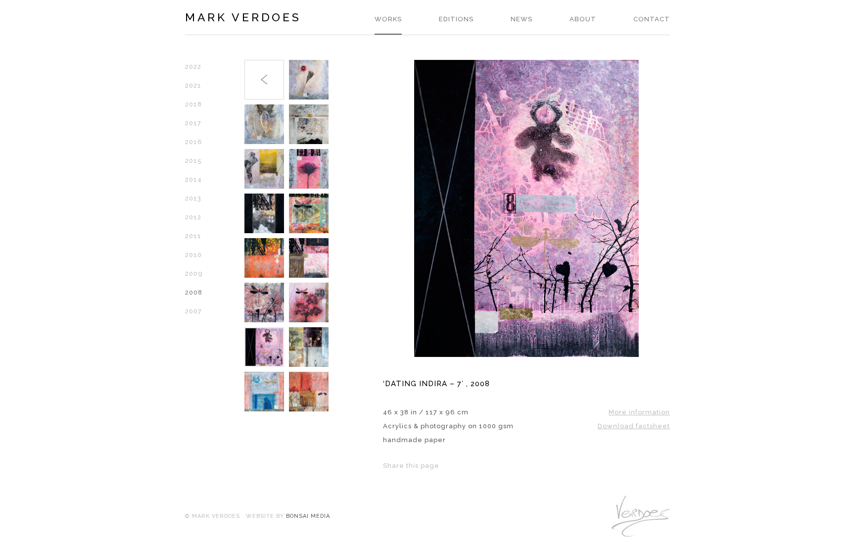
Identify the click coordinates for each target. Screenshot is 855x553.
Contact (651, 19)
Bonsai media (308, 516)
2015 (193, 160)
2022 (193, 66)
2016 (193, 142)
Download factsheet (634, 426)
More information (639, 412)
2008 (193, 292)
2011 (193, 236)
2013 (193, 198)
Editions (456, 19)
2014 (193, 179)
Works (388, 19)
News (521, 19)
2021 (193, 85)
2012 (193, 217)
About (583, 19)
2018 (193, 104)
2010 (193, 254)
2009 (194, 273)
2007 (193, 311)
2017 (193, 123)
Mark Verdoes (243, 17)
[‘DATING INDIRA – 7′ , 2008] (526, 354)
